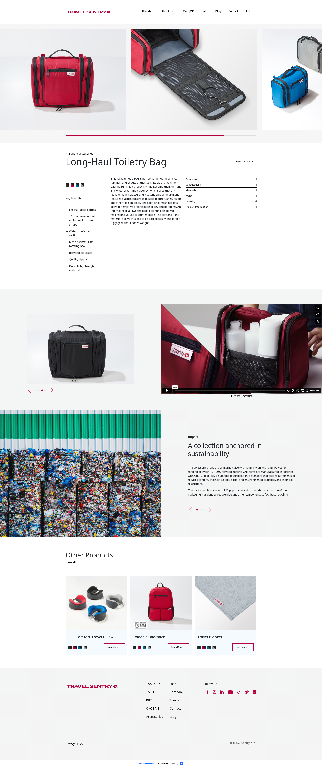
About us (167, 11)
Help (204, 11)
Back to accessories (81, 153)
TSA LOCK (153, 684)
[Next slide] (209, 509)
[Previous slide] (29, 390)
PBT (149, 700)
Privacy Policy (74, 744)
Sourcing (176, 700)
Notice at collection (146, 763)
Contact (233, 11)
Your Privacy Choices (166, 763)
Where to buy (243, 161)
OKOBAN (152, 708)
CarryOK (188, 11)
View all (71, 562)
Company (176, 692)
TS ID (150, 692)
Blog (218, 11)
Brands (146, 11)
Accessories (154, 717)
